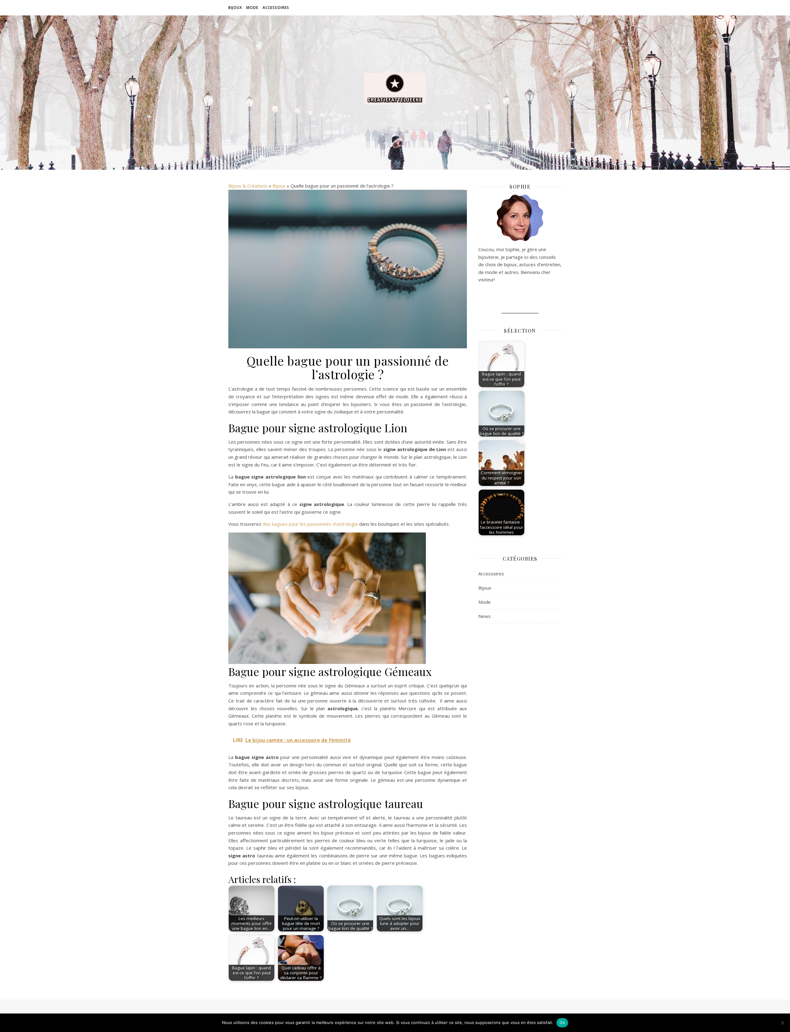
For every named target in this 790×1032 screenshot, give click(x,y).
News (484, 616)
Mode (252, 7)
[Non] (782, 1023)
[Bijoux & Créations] (395, 89)
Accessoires (276, 7)
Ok (562, 1022)
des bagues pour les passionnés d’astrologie (310, 524)
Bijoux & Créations (248, 186)
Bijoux (235, 7)
